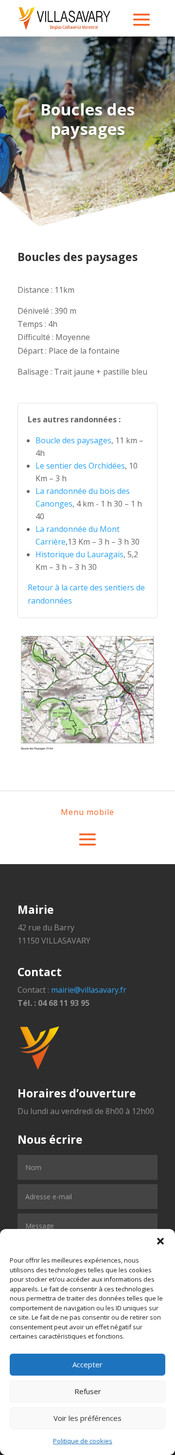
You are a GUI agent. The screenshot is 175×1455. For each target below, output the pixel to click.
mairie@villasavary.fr (88, 989)
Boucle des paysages (73, 440)
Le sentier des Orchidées (80, 465)
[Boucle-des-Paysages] (88, 748)
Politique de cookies (82, 1440)
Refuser (87, 1391)
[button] (160, 1241)
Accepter (87, 1364)
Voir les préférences (87, 1418)
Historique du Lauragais (79, 554)
